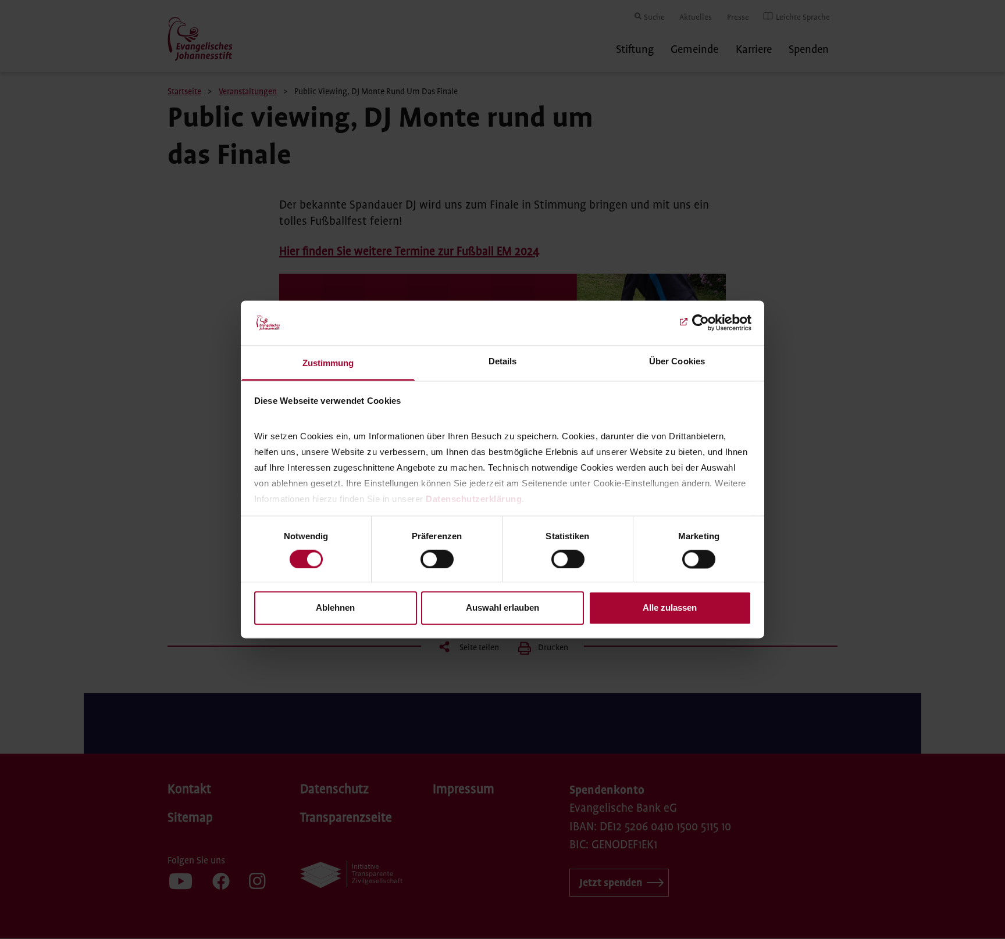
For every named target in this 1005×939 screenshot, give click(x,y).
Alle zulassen (670, 607)
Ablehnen (335, 607)
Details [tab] (503, 361)
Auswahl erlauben (502, 607)
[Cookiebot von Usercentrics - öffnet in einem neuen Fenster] (700, 323)
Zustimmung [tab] (328, 363)
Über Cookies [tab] (677, 361)
